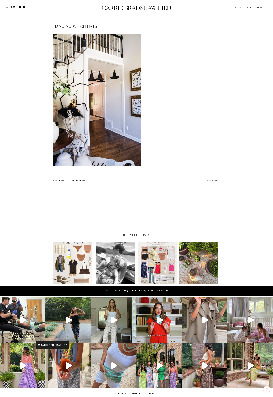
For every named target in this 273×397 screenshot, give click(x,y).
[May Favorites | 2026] (157, 283)
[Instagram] (42, 339)
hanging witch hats (75, 26)
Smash (155, 393)
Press (133, 290)
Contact (117, 290)
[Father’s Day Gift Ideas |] (115, 283)
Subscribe (262, 7)
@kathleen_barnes (52, 345)
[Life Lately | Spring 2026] (198, 283)
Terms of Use (162, 290)
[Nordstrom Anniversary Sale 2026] (72, 283)
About (107, 290)
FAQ (126, 290)
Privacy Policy (146, 290)
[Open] (23, 320)
